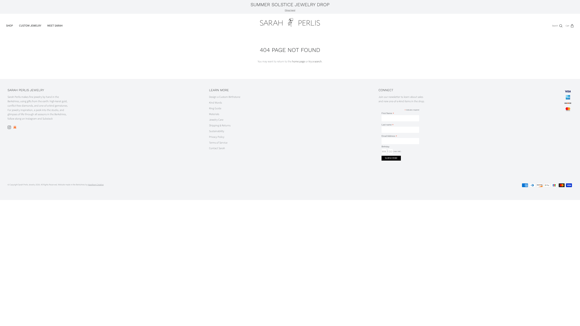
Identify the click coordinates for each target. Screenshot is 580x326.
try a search (315, 61)
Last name (387, 124)
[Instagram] (9, 127)
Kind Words (215, 103)
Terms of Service (218, 143)
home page (298, 61)
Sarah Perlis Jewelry (26, 184)
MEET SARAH (55, 26)
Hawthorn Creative (96, 184)
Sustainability (216, 131)
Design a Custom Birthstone (224, 97)
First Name (388, 113)
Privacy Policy (216, 137)
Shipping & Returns (219, 125)
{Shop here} (290, 10)
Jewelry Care (216, 120)
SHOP (9, 26)
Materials (214, 114)
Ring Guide (215, 108)
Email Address (389, 136)
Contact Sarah (217, 148)
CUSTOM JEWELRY (30, 26)
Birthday (385, 146)
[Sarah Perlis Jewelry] (290, 22)
